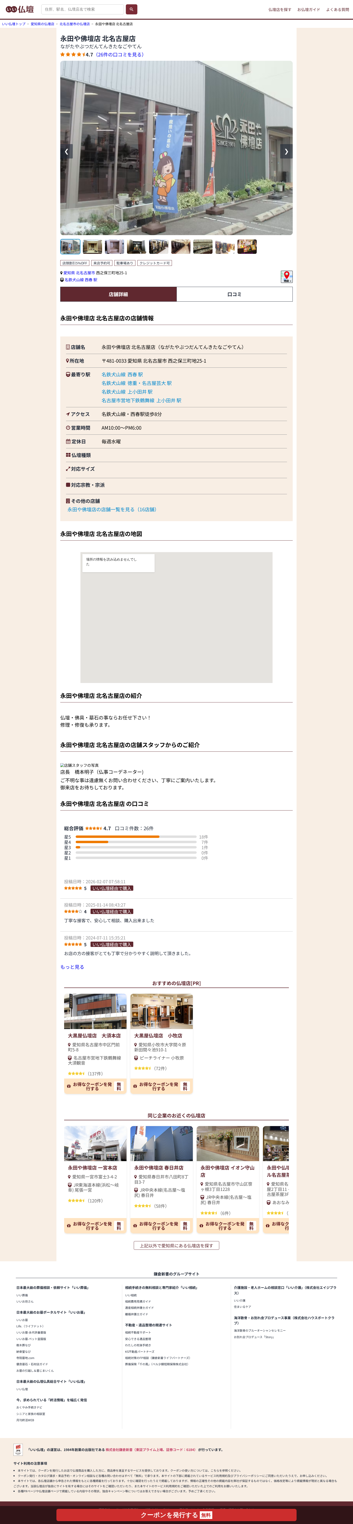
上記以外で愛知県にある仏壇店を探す (176, 1245)
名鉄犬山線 (74, 279)
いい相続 (131, 1295)
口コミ (234, 294)
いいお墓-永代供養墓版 (31, 1332)
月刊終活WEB (25, 1420)
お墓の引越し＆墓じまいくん (35, 1370)
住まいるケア (242, 1307)
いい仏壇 (22, 1389)
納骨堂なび (23, 1351)
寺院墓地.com (25, 1358)
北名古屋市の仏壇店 (75, 23)
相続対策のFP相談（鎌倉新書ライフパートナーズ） (158, 1358)
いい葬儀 (22, 1295)
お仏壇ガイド (308, 9)
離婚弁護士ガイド (136, 1314)
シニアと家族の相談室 (30, 1414)
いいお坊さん (25, 1301)
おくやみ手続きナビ (29, 1407)
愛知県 (69, 272)
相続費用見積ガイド (138, 1301)
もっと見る (72, 966)
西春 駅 (91, 279)
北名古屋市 (86, 272)
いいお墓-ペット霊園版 (31, 1339)
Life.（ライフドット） (30, 1326)
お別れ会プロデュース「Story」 (254, 1337)
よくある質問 (337, 9)
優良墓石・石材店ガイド (32, 1364)
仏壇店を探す (280, 9)
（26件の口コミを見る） (119, 54)
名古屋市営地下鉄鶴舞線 (128, 400)
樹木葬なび (23, 1345)
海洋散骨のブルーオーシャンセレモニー (260, 1330)
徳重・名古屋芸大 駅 (150, 382)
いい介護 (239, 1300)
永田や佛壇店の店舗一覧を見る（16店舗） (113, 509)
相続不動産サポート (138, 1332)
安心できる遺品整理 (138, 1339)
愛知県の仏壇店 (42, 23)
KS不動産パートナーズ (139, 1351)
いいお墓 (22, 1320)
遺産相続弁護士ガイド (139, 1307)
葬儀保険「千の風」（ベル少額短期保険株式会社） (157, 1364)
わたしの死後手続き (138, 1345)
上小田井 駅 (140, 391)
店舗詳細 (118, 294)
